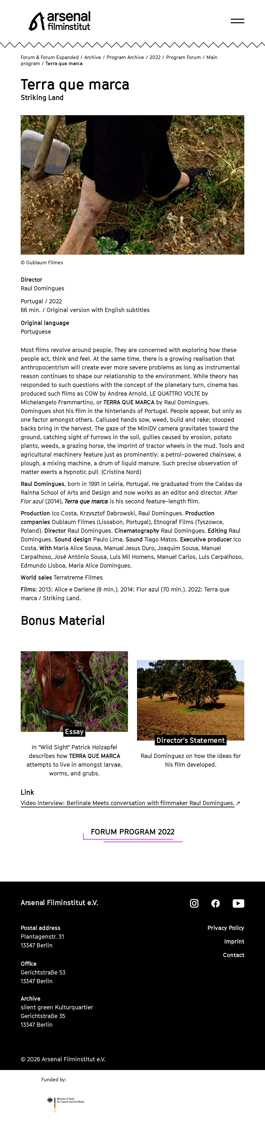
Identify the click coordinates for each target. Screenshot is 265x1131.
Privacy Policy (225, 927)
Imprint (234, 941)
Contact (233, 955)
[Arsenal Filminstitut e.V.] (59, 21)
